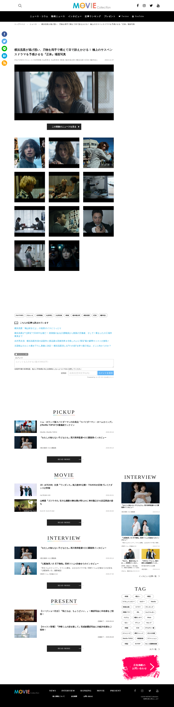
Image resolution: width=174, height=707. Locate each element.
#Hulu (149, 617)
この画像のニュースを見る (64, 127)
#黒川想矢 (144, 569)
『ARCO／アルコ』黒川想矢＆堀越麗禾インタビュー (150, 562)
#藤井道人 (94, 60)
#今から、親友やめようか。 (129, 571)
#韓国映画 (140, 638)
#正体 (86, 60)
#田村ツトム (44, 574)
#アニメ (137, 622)
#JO (48, 495)
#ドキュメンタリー (129, 601)
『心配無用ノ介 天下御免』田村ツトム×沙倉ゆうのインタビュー (69, 564)
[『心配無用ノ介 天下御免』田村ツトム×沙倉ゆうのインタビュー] (25, 568)
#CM (137, 628)
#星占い (137, 596)
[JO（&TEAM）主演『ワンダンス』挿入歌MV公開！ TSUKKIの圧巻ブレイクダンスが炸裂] (25, 489)
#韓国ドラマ (126, 612)
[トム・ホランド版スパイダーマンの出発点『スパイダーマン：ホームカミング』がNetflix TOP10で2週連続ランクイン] (25, 426)
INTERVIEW (68, 691)
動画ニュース (58, 16)
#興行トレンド (138, 633)
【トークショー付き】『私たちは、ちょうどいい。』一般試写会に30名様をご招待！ (77, 612)
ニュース (33, 24)
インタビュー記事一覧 (148, 576)
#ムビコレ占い (150, 612)
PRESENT (115, 691)
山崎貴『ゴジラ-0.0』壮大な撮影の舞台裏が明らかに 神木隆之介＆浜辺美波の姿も (76, 502)
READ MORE (64, 459)
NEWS (52, 691)
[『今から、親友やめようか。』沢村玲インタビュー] (130, 554)
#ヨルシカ (29, 60)
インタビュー (75, 16)
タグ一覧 (153, 649)
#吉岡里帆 (37, 60)
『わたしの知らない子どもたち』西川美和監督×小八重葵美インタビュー (73, 437)
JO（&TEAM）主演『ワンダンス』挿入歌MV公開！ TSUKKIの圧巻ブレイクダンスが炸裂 (76, 486)
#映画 (62, 60)
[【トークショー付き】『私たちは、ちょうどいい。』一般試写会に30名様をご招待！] (25, 616)
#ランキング (149, 607)
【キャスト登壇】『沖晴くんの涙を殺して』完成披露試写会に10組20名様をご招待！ (76, 628)
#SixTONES (19, 60)
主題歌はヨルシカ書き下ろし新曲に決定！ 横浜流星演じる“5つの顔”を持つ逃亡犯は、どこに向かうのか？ (62, 346)
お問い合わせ (88, 696)
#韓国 (126, 628)
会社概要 (74, 696)
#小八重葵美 (52, 448)
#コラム (126, 617)
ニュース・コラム (39, 16)
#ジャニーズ (126, 633)
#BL (138, 612)
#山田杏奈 (55, 60)
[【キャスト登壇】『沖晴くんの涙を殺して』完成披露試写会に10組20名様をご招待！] (25, 631)
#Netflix (43, 432)
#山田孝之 (46, 60)
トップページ (19, 24)
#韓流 (149, 596)
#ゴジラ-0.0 (50, 511)
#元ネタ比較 (151, 633)
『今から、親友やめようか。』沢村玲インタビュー (129, 562)
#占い (126, 622)
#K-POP (137, 644)
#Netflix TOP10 (51, 432)
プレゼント (110, 16)
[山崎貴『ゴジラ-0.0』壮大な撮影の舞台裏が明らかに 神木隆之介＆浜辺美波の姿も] (25, 505)
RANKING (86, 691)
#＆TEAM (43, 495)
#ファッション (152, 638)
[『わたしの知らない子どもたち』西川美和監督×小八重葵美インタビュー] (25, 442)
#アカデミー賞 (149, 628)
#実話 (126, 644)
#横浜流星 (80, 60)
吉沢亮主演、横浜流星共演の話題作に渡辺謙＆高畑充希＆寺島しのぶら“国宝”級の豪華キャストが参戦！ (61, 341)
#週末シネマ (138, 617)
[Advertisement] (64, 36)
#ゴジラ (42, 511)
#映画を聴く (126, 607)
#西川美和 (43, 448)
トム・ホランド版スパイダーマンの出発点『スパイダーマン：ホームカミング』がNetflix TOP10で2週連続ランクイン (76, 423)
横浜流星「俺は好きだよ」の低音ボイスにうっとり (37, 328)
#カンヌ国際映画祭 (151, 644)
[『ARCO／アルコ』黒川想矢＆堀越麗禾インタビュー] (151, 554)
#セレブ (148, 622)
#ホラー (142, 601)
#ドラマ (138, 607)
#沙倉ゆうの (53, 574)
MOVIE (101, 691)
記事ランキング (93, 16)
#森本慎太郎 (70, 60)
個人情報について (58, 696)
